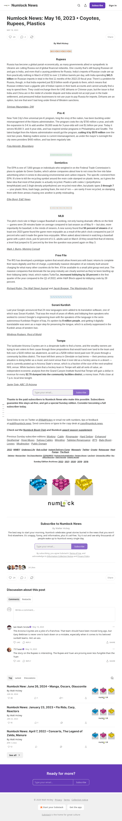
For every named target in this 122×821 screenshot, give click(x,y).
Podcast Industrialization (64, 456)
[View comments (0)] (36, 747)
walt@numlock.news (20, 423)
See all (13, 755)
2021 (67, 461)
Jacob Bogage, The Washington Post (73, 288)
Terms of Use (75, 553)
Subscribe (97, 5)
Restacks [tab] (26, 599)
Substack (46, 814)
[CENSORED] (48, 456)
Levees (11, 443)
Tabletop (11, 456)
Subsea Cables (44, 440)
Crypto (94, 449)
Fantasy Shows (81, 456)
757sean (17, 649)
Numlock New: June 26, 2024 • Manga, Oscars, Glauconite (46, 686)
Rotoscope (104, 449)
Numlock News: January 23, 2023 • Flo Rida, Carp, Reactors (41, 709)
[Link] (2, 59)
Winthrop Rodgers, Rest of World (24, 334)
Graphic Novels (73, 457)
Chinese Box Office (103, 456)
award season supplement (77, 430)
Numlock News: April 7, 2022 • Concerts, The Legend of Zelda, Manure (44, 733)
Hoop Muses (28, 440)
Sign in (113, 5)
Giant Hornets (60, 457)
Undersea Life (28, 449)
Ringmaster (72, 436)
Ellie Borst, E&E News (18, 199)
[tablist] (20, 599)
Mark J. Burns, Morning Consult (23, 249)
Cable (60, 436)
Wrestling (60, 440)
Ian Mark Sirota (21, 626)
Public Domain (39, 443)
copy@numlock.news (91, 423)
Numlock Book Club (34, 430)
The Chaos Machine (34, 456)
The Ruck (64, 452)
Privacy (58, 799)
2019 (79, 461)
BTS (94, 440)
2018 (86, 461)
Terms (67, 799)
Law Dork (91, 456)
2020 (73, 461)
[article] (61, 692)
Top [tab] (10, 678)
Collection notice (80, 799)
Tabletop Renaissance (78, 440)
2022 (9, 449)
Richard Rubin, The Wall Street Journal (27, 288)
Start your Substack (53, 807)
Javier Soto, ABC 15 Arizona (22, 384)
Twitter (85, 449)
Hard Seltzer (86, 436)
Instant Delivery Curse (59, 449)
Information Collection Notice (60, 556)
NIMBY (16, 449)
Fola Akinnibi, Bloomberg (20, 146)
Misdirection (23, 443)
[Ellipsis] (113, 626)
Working (51, 436)
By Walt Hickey (14, 690)
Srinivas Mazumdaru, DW (20, 107)
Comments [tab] (14, 599)
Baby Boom (105, 440)
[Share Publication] (85, 5)
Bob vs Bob (41, 449)
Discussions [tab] (29, 678)
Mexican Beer (20, 456)
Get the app (76, 807)
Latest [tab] (18, 678)
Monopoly (76, 449)
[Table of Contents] (3, 410)
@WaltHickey (45, 420)
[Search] (79, 5)
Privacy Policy (83, 556)
